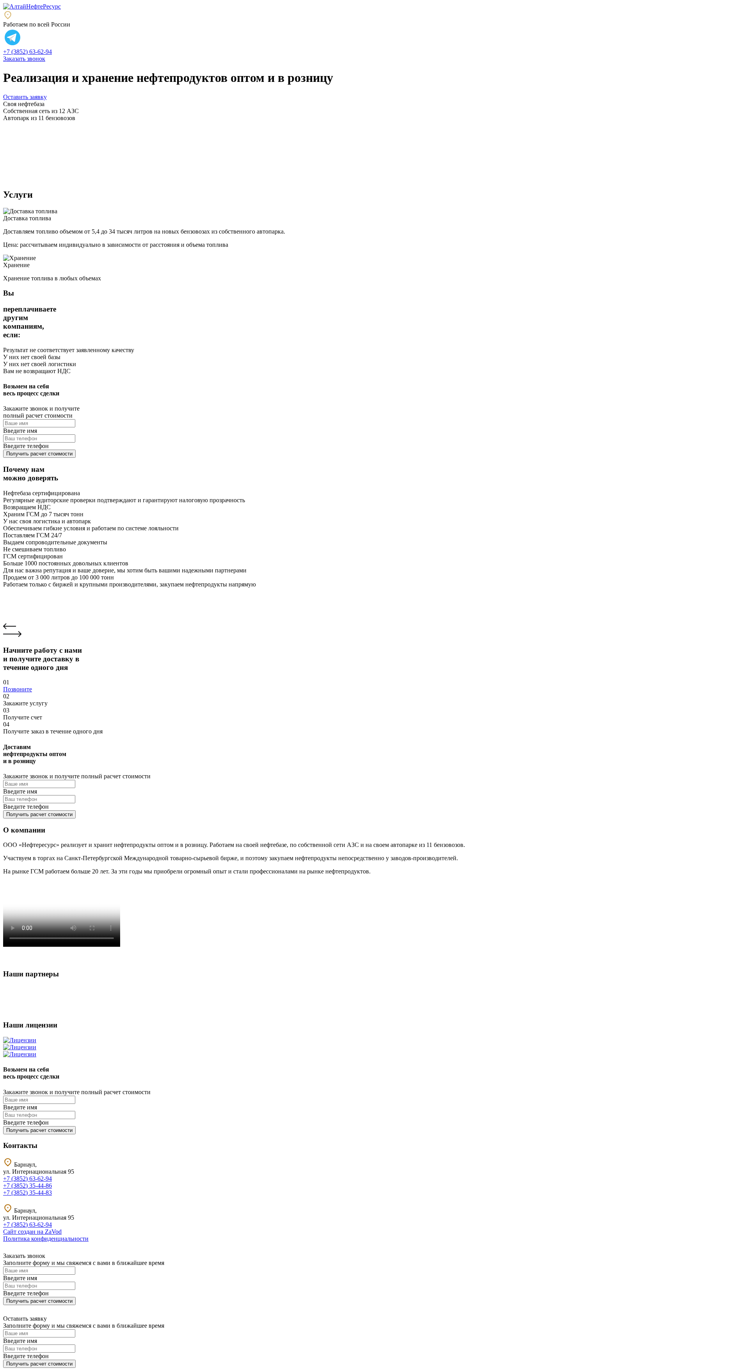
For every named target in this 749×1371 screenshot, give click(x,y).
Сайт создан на (32, 1231)
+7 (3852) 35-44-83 (27, 1192)
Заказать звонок (24, 58)
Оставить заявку (25, 97)
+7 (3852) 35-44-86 (27, 1185)
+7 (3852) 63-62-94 (27, 51)
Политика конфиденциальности (46, 1238)
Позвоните (17, 689)
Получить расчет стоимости (39, 454)
